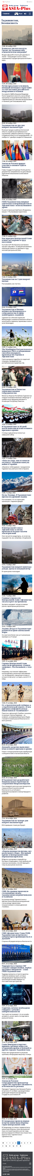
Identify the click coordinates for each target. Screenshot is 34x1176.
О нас (4, 1163)
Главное (6, 14)
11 (9, 1146)
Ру (3, 2)
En (8, 2)
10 (6, 1146)
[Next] (17, 1146)
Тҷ (6, 2)
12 (13, 1146)
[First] (3, 1142)
